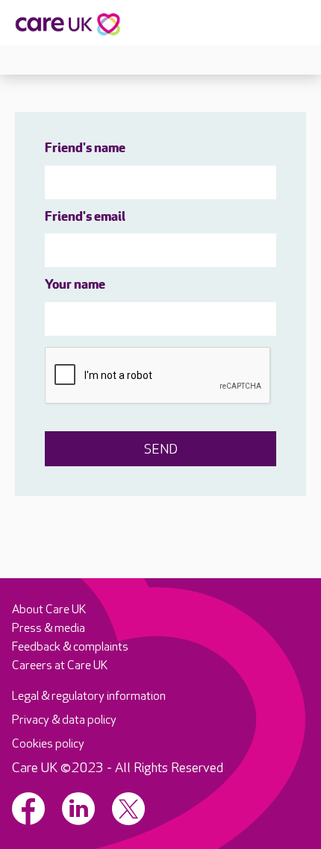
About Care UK (49, 610)
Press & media (48, 628)
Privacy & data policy (64, 720)
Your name (75, 285)
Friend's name (85, 149)
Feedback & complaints (70, 647)
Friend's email (85, 218)
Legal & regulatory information (89, 696)
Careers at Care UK (59, 666)
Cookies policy (48, 744)
